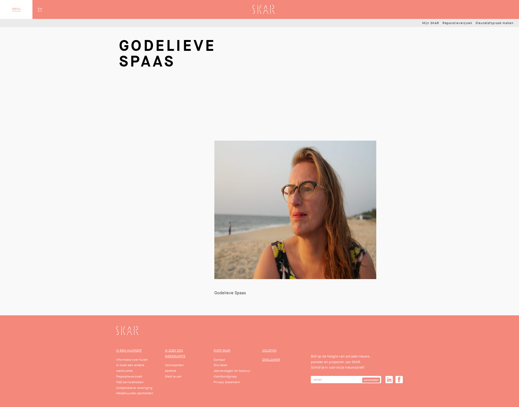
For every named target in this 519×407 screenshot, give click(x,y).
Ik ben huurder (129, 351)
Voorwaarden (174, 365)
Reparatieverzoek (457, 23)
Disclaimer (271, 360)
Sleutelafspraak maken (494, 23)
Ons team (220, 365)
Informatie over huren (132, 360)
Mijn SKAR (430, 23)
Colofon (269, 351)
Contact (219, 360)
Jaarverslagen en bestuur (232, 371)
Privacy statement (227, 382)
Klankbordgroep (225, 377)
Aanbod (170, 371)
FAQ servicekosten (130, 382)
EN (40, 9)
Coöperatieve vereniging (134, 388)
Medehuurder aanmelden (134, 393)
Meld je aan (173, 377)
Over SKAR (222, 351)
